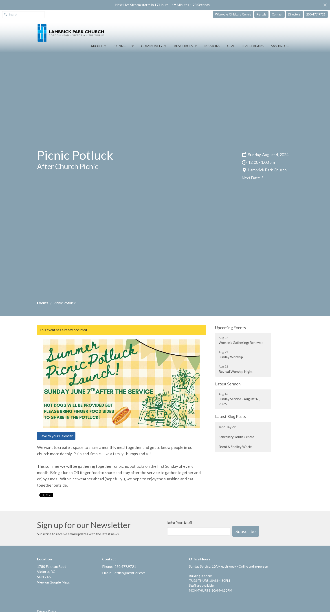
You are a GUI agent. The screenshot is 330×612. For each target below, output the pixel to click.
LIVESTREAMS (253, 46)
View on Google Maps (53, 582)
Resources (183, 46)
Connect (122, 46)
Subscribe (245, 531)
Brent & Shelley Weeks (235, 447)
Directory (294, 14)
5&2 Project (282, 46)
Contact (277, 14)
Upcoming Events (230, 327)
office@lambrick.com (129, 573)
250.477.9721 (316, 14)
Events (42, 303)
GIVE (231, 46)
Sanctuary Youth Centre (236, 437)
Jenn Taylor (227, 427)
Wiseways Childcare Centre (233, 14)
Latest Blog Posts (230, 416)
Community (152, 46)
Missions (212, 46)
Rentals (261, 14)
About (96, 46)
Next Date (251, 177)
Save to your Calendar (56, 436)
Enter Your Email (179, 522)
